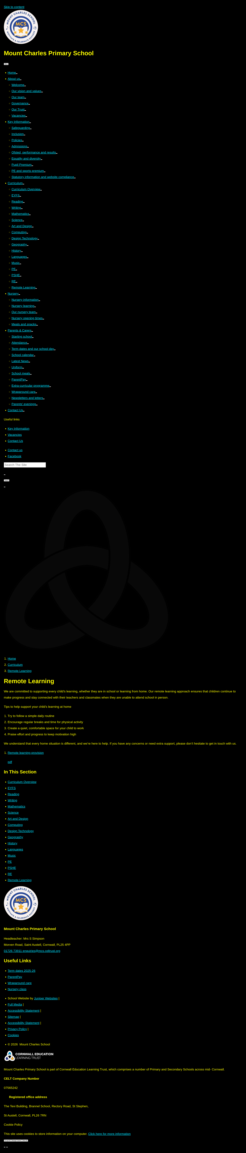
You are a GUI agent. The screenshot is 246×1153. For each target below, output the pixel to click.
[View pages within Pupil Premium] (32, 165)
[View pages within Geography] (27, 245)
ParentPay (15, 977)
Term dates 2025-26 (21, 970)
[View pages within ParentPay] (26, 380)
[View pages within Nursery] (19, 294)
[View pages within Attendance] (28, 343)
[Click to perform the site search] (4, 474)
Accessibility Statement (23, 1010)
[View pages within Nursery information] (39, 300)
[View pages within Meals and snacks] (37, 325)
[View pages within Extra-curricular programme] (50, 386)
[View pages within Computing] (27, 233)
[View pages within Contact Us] (24, 411)
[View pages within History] (22, 251)
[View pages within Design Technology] (38, 239)
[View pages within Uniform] (23, 368)
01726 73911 (13, 951)
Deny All (25, 1140)
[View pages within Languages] (27, 257)
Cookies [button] (13, 1035)
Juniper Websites (46, 998)
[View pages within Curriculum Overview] (41, 190)
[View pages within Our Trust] (25, 110)
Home (12, 658)
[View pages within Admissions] (28, 147)
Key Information (18, 428)
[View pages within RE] (16, 282)
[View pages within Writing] (22, 208)
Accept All (7, 1140)
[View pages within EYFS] (20, 196)
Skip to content (14, 7)
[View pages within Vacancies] (26, 116)
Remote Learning (20, 671)
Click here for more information (109, 1134)
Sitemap (13, 1016)
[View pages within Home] (16, 73)
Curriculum (15, 664)
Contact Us (15, 441)
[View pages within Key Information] (30, 122)
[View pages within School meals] (31, 374)
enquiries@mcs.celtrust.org (41, 951)
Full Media (15, 1004)
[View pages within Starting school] (33, 337)
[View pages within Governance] (29, 104)
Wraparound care (20, 983)
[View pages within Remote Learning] (36, 288)
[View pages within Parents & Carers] (32, 331)
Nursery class (17, 989)
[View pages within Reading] (24, 202)
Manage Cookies (16, 1140)
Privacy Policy (17, 1029)
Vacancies (15, 434)
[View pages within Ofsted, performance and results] (56, 153)
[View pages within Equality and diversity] (41, 159)
